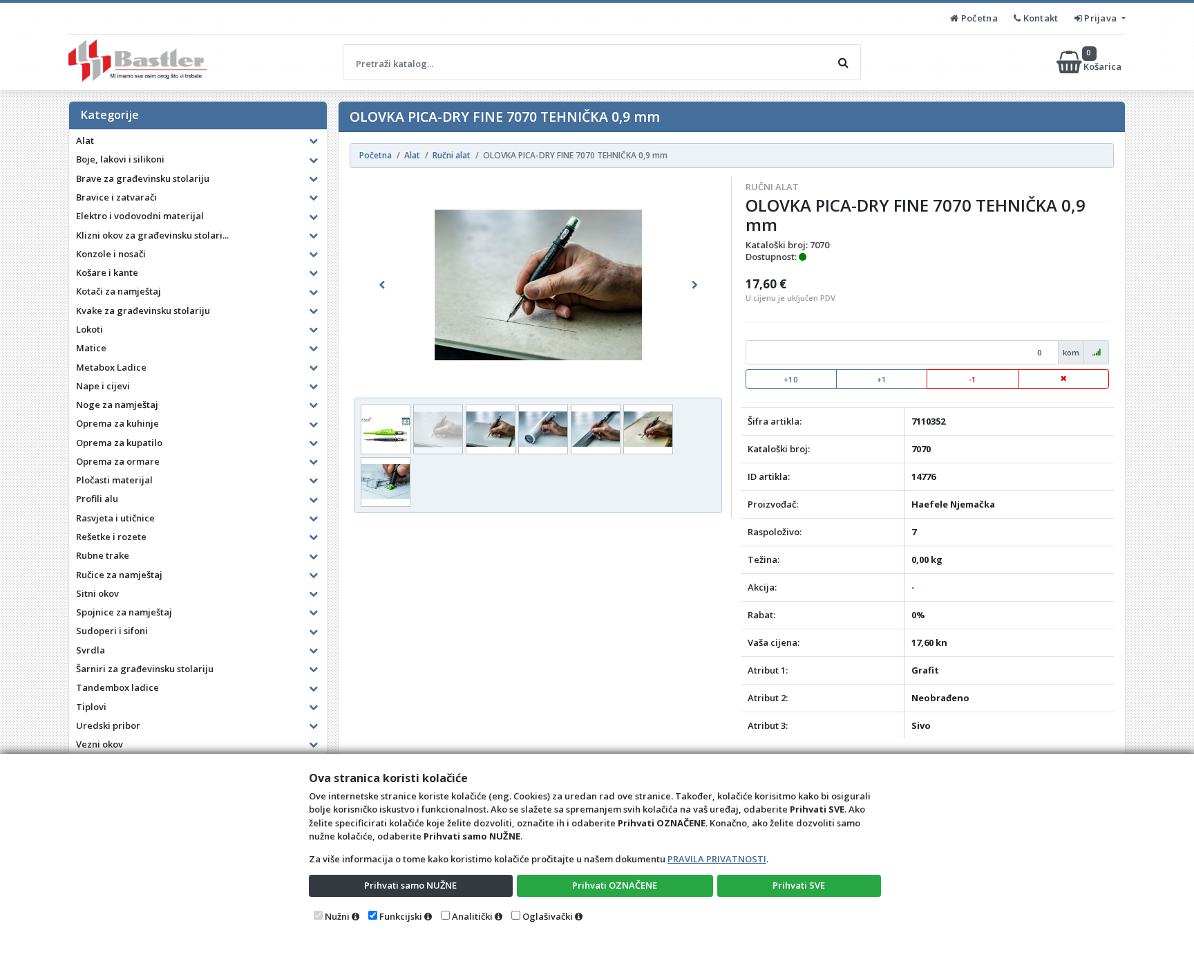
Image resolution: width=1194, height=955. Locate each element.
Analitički (472, 916)
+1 (882, 379)
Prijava (1100, 18)
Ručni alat (772, 186)
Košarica (1103, 62)
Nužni (337, 916)
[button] (382, 285)
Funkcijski (400, 916)
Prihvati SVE (799, 885)
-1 (972, 379)
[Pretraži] (843, 62)
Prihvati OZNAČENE (614, 885)
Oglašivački (547, 916)
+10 (791, 379)
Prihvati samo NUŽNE (410, 885)
